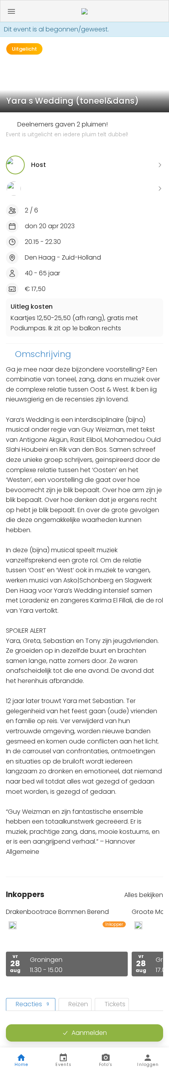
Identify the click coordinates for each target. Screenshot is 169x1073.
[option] (67, 942)
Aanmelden (89, 1032)
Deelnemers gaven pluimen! (67, 129)
